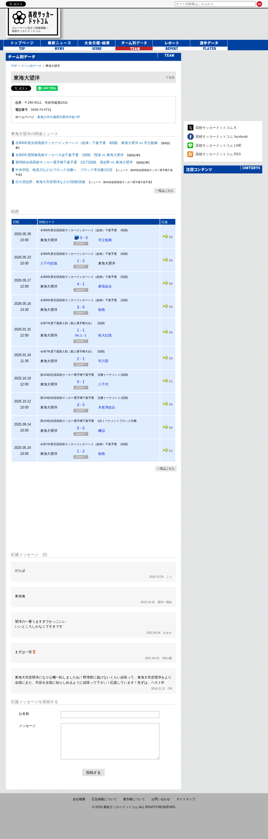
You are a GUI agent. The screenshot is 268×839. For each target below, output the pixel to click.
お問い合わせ (160, 799)
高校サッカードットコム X (216, 128)
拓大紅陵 (105, 335)
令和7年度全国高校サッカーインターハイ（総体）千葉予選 (78, 444)
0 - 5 (84, 237)
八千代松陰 (48, 263)
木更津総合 (106, 407)
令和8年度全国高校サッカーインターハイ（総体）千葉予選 (78, 230)
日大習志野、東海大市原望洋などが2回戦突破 (50, 182)
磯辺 (101, 431)
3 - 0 (81, 307)
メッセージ (27, 726)
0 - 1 (81, 381)
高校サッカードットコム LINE (219, 145)
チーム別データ (31, 65)
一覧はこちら (164, 190)
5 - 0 (81, 428)
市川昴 (103, 361)
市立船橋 (105, 240)
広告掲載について (104, 799)
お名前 (24, 714)
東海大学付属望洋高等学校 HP (58, 117)
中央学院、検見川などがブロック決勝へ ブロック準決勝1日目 (64, 170)
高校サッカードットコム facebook (222, 137)
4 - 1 (81, 284)
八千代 (103, 384)
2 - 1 (81, 358)
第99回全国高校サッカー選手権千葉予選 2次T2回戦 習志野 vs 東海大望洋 (74, 162)
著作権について (134, 799)
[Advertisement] (93, 511)
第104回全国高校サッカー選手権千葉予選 (67, 374)
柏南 (101, 310)
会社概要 (79, 799)
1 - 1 (80, 333)
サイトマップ (185, 799)
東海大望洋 (53, 65)
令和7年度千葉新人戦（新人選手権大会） (67, 323)
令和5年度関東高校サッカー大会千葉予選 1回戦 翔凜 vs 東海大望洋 (69, 155)
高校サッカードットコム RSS (218, 154)
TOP (14, 65)
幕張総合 (105, 286)
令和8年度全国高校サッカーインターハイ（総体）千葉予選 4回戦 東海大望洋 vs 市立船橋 (86, 143)
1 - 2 (81, 260)
